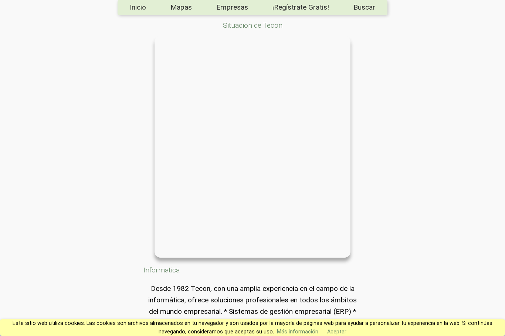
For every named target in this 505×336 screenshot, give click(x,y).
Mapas (181, 7)
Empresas (232, 7)
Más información (297, 332)
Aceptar (336, 332)
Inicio (138, 7)
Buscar (364, 7)
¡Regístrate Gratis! (300, 7)
